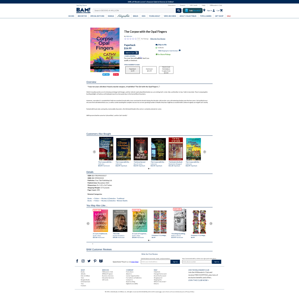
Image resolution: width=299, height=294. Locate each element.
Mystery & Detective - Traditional (112, 198)
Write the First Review (157, 39)
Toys (82, 284)
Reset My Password (160, 276)
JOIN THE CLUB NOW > (198, 280)
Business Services (108, 276)
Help (203, 5)
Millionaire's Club (216, 5)
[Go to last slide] (94, 151)
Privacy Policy (190, 292)
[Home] (83, 10)
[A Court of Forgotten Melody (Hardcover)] (140, 221)
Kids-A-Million (85, 276)
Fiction (96, 198)
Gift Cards (193, 5)
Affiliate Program (107, 274)
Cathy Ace (129, 36)
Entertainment (85, 282)
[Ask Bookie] (193, 10)
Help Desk (157, 272)
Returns (156, 284)
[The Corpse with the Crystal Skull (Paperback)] (158, 149)
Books (90, 198)
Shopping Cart (158, 278)
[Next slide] (204, 151)
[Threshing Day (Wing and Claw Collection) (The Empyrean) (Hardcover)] (180, 220)
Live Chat (135, 262)
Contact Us (129, 280)
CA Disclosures (180, 292)
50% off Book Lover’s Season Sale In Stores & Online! (151, 2)
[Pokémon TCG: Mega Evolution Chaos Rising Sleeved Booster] (160, 222)
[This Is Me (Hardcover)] (120, 221)
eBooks (83, 274)
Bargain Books (85, 280)
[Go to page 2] (150, 168)
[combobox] (138, 10)
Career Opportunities (132, 276)
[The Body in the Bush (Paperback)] (176, 148)
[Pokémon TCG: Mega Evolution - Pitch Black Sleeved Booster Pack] (199, 222)
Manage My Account (160, 274)
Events (182, 5)
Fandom (83, 286)
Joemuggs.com (160, 292)
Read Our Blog (130, 282)
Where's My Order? (160, 282)
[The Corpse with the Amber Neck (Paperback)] (123, 149)
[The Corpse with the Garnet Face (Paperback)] (193, 149)
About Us (129, 274)
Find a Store (129, 272)
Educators (172, 5)
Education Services (108, 278)
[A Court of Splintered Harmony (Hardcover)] (100, 221)
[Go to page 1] (148, 168)
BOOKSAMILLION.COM (146, 292)
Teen (82, 278)
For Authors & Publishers (134, 278)
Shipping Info (158, 280)
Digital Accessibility (132, 284)
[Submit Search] (179, 10)
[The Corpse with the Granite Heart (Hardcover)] (106, 148)
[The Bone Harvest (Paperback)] (141, 148)
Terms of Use (170, 292)
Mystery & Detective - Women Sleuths (114, 201)
